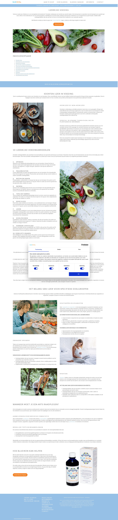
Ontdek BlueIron (30, 497)
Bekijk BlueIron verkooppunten (59, 84)
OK (78, 274)
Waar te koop (49, 2)
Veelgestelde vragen (31, 501)
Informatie (90, 2)
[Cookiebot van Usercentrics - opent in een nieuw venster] (82, 245)
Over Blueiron (62, 2)
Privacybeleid (47, 497)
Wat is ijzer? (28, 499)
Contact (100, 2)
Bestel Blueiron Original (20, 474)
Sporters (62, 377)
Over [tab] (79, 249)
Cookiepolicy (87, 497)
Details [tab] (59, 249)
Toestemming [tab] (38, 249)
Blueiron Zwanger (77, 2)
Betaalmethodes (48, 509)
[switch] (51, 268)
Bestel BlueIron (58, 24)
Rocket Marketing (27, 518)
